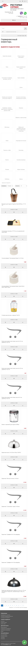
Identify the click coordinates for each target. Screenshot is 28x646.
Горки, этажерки (21, 77)
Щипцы (21, 179)
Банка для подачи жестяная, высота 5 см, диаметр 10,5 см (12, 398)
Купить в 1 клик (14, 209)
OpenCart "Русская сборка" (11, 643)
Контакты (2, 621)
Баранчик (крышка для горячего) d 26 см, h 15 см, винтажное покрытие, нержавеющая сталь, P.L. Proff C (14, 591)
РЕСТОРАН (16, 6)
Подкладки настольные (21, 140)
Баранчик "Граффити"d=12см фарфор (11, 534)
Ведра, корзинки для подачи (21, 67)
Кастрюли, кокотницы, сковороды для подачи (21, 98)
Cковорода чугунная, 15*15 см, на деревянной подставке (13, 232)
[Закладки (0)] (22, 1)
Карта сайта (3, 623)
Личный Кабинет (4, 634)
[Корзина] (24, 1)
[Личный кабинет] (20, 1)
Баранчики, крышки (7, 56)
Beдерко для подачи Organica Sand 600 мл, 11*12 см (14, 204)
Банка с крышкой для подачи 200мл (10, 424)
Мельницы (7, 127)
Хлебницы (7, 179)
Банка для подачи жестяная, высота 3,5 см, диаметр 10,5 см (12, 369)
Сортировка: (4, 185)
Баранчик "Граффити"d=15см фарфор (11, 562)
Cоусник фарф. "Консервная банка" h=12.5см (12, 258)
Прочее (7, 159)
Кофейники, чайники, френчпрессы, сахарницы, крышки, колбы (7, 109)
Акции (2, 631)
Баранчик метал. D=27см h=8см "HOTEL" (11, 452)
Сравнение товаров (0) (6, 182)
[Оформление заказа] (25, 1)
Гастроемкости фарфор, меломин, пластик (7, 78)
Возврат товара (4, 622)
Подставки (21, 150)
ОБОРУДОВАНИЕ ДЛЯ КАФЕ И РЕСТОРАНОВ (16, 9)
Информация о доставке (5, 615)
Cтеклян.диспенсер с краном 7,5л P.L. (11, 315)
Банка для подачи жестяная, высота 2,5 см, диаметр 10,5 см (12, 342)
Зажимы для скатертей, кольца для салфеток (7, 98)
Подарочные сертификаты (6, 628)
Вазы (7, 66)
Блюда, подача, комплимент (21, 57)
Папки (7, 140)
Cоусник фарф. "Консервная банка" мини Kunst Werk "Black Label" (13, 287)
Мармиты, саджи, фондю (21, 117)
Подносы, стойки (7, 150)
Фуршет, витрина (21, 169)
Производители (4, 627)
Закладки (3, 637)
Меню (23, 24)
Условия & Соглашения (5, 617)
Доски (21, 87)
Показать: (17, 185)
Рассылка (3, 638)
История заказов (4, 636)
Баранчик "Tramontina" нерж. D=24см (10, 506)
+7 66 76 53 (21, 16)
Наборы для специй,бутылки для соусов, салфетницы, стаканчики (21, 129)
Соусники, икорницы (21, 159)
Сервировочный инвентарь (11, 31)
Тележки (7, 169)
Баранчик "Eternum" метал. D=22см (10, 478)
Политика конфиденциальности (7, 616)
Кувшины (21, 107)
